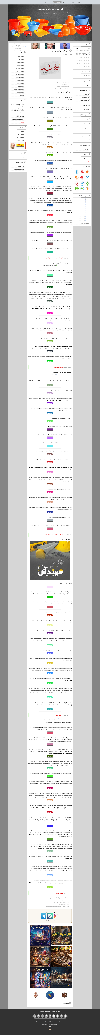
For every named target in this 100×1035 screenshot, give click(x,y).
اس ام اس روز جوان (65, 901)
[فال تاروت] (61, 936)
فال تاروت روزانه (21, 56)
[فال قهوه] (61, 957)
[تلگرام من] (61, 1016)
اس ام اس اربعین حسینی (64, 904)
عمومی (64, 1003)
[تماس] (50, 1016)
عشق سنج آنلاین (85, 149)
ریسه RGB (86, 158)
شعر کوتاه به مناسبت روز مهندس (62, 82)
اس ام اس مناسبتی (57, 2)
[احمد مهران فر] (65, 46)
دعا (88, 131)
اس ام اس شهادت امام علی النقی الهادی (61, 902)
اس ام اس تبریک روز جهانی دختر (82, 61)
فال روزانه (73, 2)
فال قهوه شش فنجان (85, 100)
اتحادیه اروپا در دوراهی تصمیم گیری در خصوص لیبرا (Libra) (17, 115)
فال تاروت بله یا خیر (20, 92)
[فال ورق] (40, 978)
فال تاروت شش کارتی (20, 77)
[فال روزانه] (40, 936)
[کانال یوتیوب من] (38, 1016)
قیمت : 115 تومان (18, 47)
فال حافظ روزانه (21, 134)
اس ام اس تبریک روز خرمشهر (83, 57)
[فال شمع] (40, 957)
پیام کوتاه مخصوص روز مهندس (63, 86)
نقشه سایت (44, 1024)
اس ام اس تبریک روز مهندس (50, 9)
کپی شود (50, 102)
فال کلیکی (87, 140)
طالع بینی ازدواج (85, 119)
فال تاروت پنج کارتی (20, 74)
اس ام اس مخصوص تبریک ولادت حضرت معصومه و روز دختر (57, 906)
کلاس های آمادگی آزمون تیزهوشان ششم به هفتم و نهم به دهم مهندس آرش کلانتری (18, 110)
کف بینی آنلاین (86, 109)
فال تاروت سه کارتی (20, 68)
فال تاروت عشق (21, 86)
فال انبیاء (87, 85)
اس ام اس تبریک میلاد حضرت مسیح (82, 64)
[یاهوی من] (65, 1016)
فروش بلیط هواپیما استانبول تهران (17, 119)
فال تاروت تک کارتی (20, 65)
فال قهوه (87, 94)
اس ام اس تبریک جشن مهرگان (83, 66)
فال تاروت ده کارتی (20, 83)
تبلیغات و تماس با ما (47, 2)
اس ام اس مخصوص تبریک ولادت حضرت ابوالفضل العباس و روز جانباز (83, 49)
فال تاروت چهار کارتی (20, 71)
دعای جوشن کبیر (85, 128)
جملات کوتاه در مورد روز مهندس (62, 84)
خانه (90, 2)
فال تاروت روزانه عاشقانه (19, 89)
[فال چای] (61, 978)
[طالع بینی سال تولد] (82, 210)
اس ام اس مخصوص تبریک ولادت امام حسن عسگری (59, 899)
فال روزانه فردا (21, 166)
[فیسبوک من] (57, 1016)
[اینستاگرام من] (53, 1016)
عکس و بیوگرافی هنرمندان (19, 169)
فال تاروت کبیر (21, 59)
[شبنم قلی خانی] (35, 46)
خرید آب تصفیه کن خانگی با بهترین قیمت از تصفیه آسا (18, 105)
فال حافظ (85, 2)
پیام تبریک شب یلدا (20, 140)
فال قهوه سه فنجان (85, 97)
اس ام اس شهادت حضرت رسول (62, 897)
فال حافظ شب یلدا (20, 137)
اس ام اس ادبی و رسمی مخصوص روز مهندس (60, 88)
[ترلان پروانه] (50, 46)
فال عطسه (22, 157)
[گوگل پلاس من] (42, 1016)
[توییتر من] (46, 1016)
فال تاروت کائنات (20, 62)
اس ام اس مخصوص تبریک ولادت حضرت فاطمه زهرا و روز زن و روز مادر (82, 54)
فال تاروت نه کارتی (20, 80)
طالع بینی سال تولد (85, 223)
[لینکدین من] (34, 1016)
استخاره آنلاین (66, 2)
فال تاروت (79, 2)
